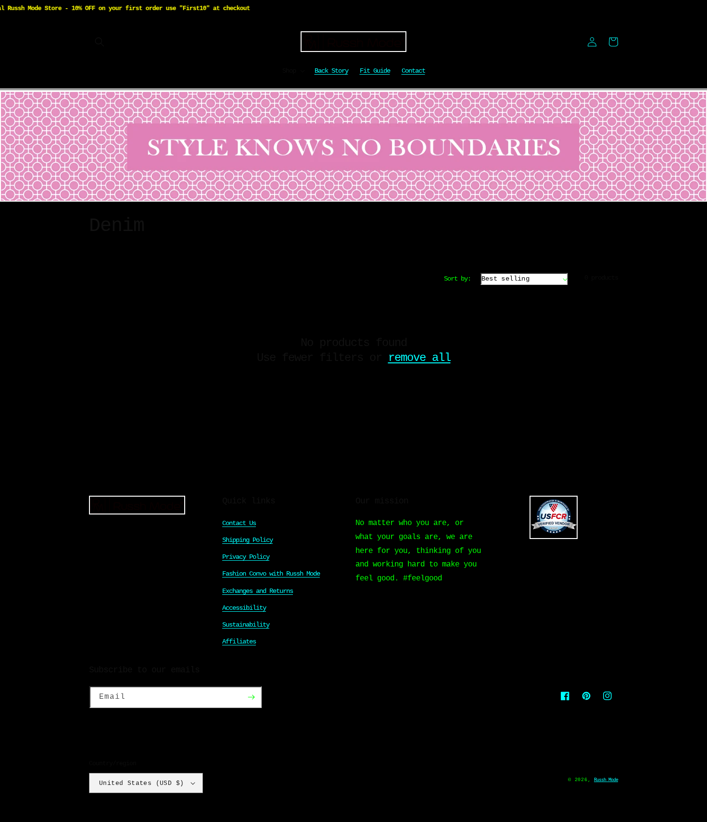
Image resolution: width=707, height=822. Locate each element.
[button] (99, 41)
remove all (419, 357)
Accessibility (244, 608)
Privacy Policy (245, 557)
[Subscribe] (251, 697)
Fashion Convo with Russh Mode (271, 574)
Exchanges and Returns (257, 591)
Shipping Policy (247, 540)
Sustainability (245, 625)
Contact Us (239, 523)
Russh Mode (606, 780)
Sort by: (457, 279)
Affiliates (239, 641)
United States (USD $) (141, 783)
